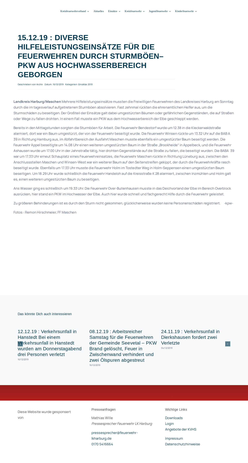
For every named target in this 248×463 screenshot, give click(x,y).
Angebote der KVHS (180, 429)
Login (169, 423)
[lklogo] (25, 5)
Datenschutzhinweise (182, 444)
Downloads (174, 418)
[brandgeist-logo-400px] (43, 425)
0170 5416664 (102, 444)
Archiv (39, 84)
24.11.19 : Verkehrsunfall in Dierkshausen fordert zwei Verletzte (190, 337)
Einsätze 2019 (85, 84)
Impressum (174, 438)
